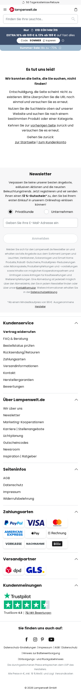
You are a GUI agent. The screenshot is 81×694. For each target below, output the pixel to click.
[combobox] (40, 19)
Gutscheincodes (15, 442)
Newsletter (11, 415)
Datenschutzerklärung (44, 292)
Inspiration (11, 456)
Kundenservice (18, 323)
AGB (6, 478)
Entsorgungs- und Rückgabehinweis (41, 659)
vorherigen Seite (43, 125)
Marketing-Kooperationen (23, 422)
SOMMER (38, 40)
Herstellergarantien (18, 380)
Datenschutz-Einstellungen (20, 647)
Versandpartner (19, 559)
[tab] (40, 355)
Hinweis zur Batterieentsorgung (41, 653)
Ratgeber (29, 456)
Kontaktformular (26, 287)
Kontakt (9, 373)
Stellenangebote (31, 429)
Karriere (9, 429)
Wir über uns (12, 408)
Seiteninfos (14, 469)
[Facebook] (29, 639)
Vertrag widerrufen (19, 332)
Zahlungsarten (14, 359)
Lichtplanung (13, 435)
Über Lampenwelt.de (24, 399)
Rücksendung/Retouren (21, 352)
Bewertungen (13, 386)
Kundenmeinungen (22, 585)
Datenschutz (13, 485)
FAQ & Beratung (15, 338)
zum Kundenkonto (52, 142)
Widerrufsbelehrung (18, 498)
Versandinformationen (20, 366)
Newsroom (11, 449)
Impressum (12, 492)
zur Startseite (25, 142)
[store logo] (25, 9)
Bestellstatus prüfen (18, 345)
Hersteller (40, 306)
